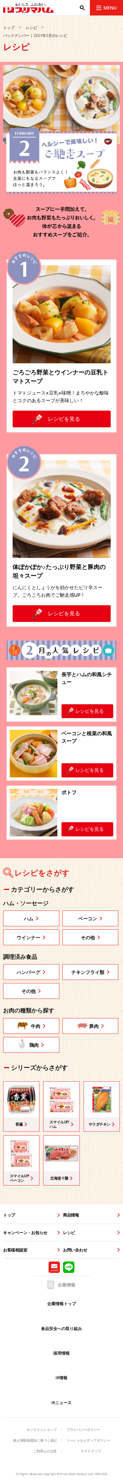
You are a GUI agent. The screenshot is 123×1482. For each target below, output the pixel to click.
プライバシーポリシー (83, 1429)
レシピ (31, 28)
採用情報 (61, 1353)
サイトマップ (91, 1451)
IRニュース (61, 1402)
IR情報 (61, 1377)
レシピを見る (64, 419)
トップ (9, 28)
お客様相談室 (15, 1250)
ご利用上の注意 (45, 1451)
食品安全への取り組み (61, 1328)
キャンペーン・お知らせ (25, 1232)
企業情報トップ (61, 1303)
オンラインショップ (41, 1429)
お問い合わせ (75, 1250)
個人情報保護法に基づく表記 (35, 1440)
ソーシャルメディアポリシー (88, 1440)
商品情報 (71, 1215)
